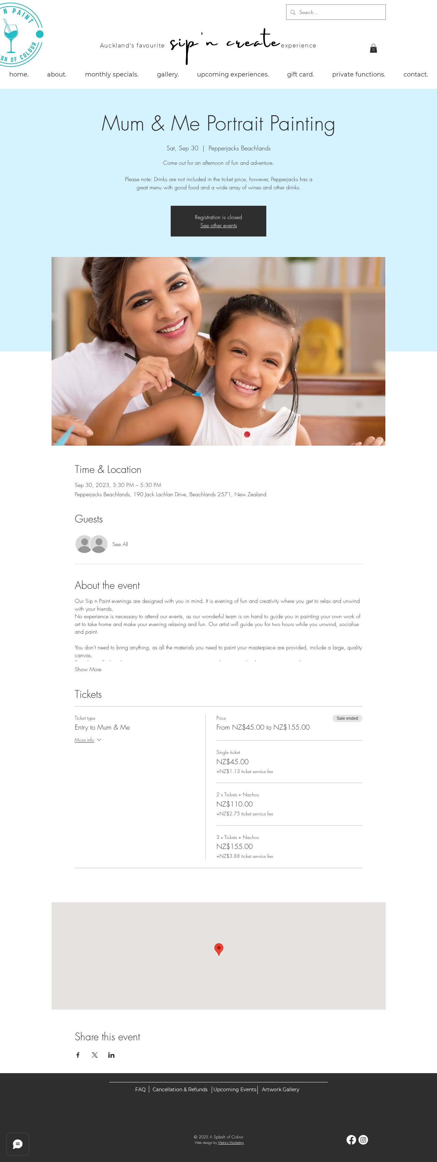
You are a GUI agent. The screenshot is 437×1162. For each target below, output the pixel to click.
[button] (373, 48)
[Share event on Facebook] (78, 1055)
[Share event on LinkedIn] (111, 1055)
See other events (218, 225)
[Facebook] (351, 1140)
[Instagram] (363, 1140)
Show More (88, 669)
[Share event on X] (94, 1055)
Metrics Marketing (231, 1142)
